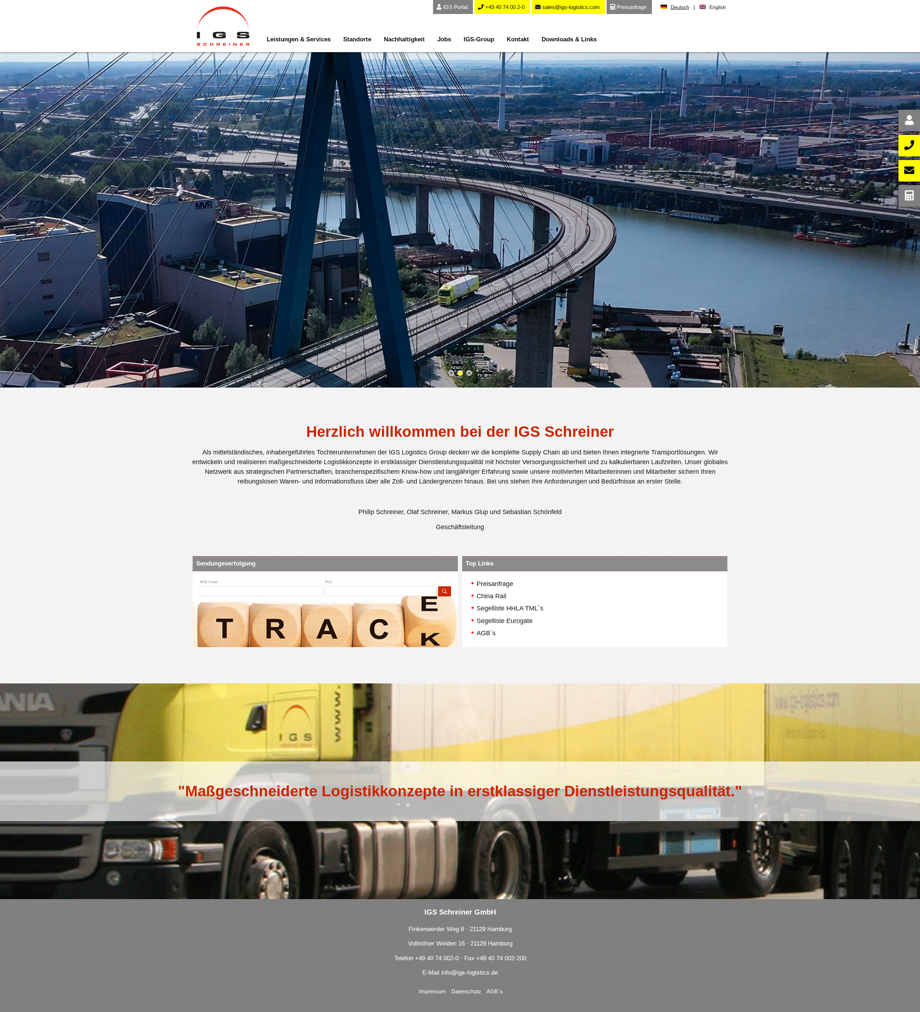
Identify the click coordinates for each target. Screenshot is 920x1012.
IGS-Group (479, 39)
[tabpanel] (460, 220)
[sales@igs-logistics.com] (909, 171)
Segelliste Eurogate (505, 620)
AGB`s (486, 633)
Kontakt (518, 39)
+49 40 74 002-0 (437, 958)
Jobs (444, 39)
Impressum (432, 991)
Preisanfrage (495, 583)
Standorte (357, 39)
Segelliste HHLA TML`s (510, 608)
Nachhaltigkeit (404, 39)
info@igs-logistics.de (469, 972)
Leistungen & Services (299, 39)
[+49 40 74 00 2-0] (909, 145)
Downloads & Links (569, 39)
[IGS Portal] (909, 120)
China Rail (491, 596)
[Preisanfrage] (909, 196)
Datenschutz (466, 991)
